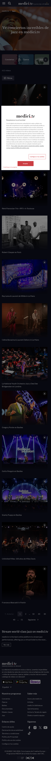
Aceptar (25, 163)
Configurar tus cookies (37, 156)
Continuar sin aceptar (10, 167)
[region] (25, 138)
